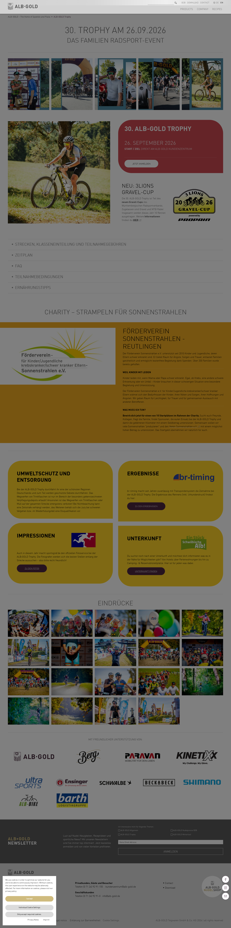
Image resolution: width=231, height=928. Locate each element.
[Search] (176, 3)
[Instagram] (225, 887)
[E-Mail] (225, 896)
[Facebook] (225, 879)
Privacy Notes (33, 920)
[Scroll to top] (225, 905)
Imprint (46, 920)
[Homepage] (23, 6)
